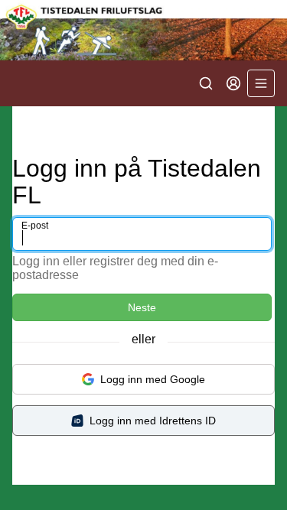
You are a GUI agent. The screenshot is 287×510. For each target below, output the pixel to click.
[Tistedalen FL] (143, 30)
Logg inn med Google (152, 379)
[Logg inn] (233, 83)
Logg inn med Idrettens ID (153, 420)
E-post (34, 225)
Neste (142, 307)
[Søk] (206, 83)
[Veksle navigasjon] (261, 83)
